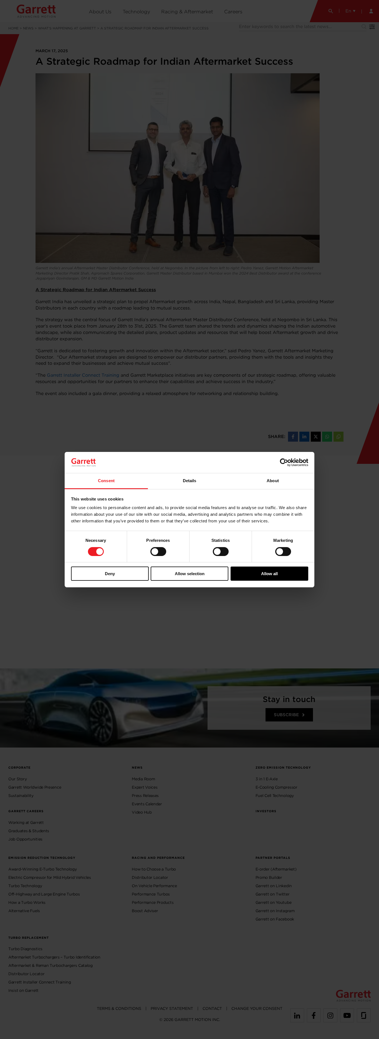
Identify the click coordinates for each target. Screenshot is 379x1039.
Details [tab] (189, 480)
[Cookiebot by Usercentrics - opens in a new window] (284, 462)
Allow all (269, 573)
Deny (110, 573)
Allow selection (189, 573)
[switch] (158, 551)
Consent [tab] (106, 480)
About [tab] (273, 480)
